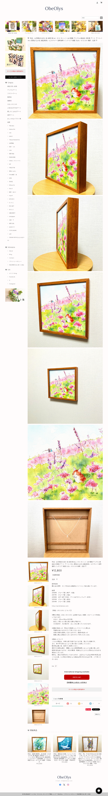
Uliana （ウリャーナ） (15, 160)
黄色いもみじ (12, 171)
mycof (11, 195)
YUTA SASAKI (12, 230)
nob (10, 132)
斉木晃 (11, 181)
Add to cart (77, 677)
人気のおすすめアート (14, 108)
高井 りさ (12, 146)
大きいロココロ (12, 104)
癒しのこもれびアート (14, 111)
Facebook (12, 277)
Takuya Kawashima (14, 139)
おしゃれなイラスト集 (14, 118)
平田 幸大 (11, 126)
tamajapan (12, 216)
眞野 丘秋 (11, 223)
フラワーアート (12, 93)
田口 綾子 (11, 206)
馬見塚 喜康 (12, 157)
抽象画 (9, 100)
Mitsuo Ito (12, 185)
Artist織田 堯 (13, 174)
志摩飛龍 (11, 143)
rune (10, 150)
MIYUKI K (11, 199)
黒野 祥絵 (11, 153)
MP (10, 164)
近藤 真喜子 (12, 213)
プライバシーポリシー (15, 261)
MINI (10, 178)
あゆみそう (12, 227)
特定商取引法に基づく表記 (16, 265)
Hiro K (11, 188)
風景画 (9, 97)
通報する (97, 714)
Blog (10, 254)
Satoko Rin (12, 129)
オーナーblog (13, 273)
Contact (11, 258)
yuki (10, 234)
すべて (58, 703)
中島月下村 (12, 167)
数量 (53, 666)
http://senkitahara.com (60, 606)
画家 (8, 122)
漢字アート (10, 115)
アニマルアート (12, 90)
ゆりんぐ (11, 209)
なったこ (11, 202)
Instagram (12, 284)
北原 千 (11, 220)
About (11, 251)
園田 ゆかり (12, 192)
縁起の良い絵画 (12, 86)
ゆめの (11, 136)
